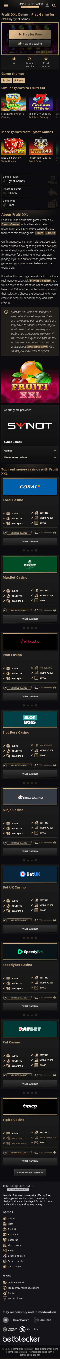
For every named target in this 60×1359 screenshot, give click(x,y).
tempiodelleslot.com (41, 1351)
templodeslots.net (30, 1354)
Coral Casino (13, 500)
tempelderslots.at (22, 1348)
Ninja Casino (13, 810)
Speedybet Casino (17, 965)
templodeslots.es (17, 1351)
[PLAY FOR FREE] (13, 101)
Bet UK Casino (14, 887)
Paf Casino (11, 1042)
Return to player (12, 188)
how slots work (37, 346)
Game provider (11, 176)
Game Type (9, 200)
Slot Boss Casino (16, 732)
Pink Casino (12, 655)
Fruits (7, 80)
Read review (46, 64)
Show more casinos (30, 1172)
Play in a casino (40, 280)
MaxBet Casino (15, 577)
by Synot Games (19, 19)
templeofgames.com (46, 1348)
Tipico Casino (13, 1120)
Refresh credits (30, 64)
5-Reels (19, 80)
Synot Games (11, 224)
